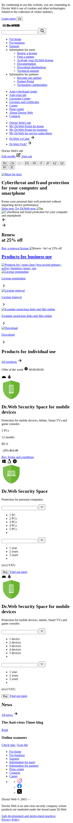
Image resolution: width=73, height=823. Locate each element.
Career (13, 105)
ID (12, 167)
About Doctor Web (21, 112)
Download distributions (31, 67)
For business (17, 42)
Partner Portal (25, 81)
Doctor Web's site (20, 122)
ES (27, 163)
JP (47, 163)
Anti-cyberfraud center (23, 91)
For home (15, 39)
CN (12, 163)
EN (19, 163)
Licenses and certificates (24, 102)
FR (34, 163)
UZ (62, 163)
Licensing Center (19, 98)
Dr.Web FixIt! (18, 144)
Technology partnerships (32, 85)
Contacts (14, 116)
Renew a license (27, 53)
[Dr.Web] (11, 26)
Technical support (28, 70)
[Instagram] (19, 781)
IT (41, 163)
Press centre (16, 109)
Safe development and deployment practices (28, 816)
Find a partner (25, 56)
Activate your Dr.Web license (35, 60)
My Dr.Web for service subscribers (30, 133)
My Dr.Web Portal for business (28, 129)
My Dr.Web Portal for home (26, 126)
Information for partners (24, 765)
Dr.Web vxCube (19, 138)
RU (5, 163)
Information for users (22, 762)
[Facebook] (19, 787)
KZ (54, 163)
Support (14, 46)
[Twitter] (19, 792)
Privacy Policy (10, 819)
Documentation (26, 63)
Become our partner (29, 77)
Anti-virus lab (17, 95)
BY (5, 167)
